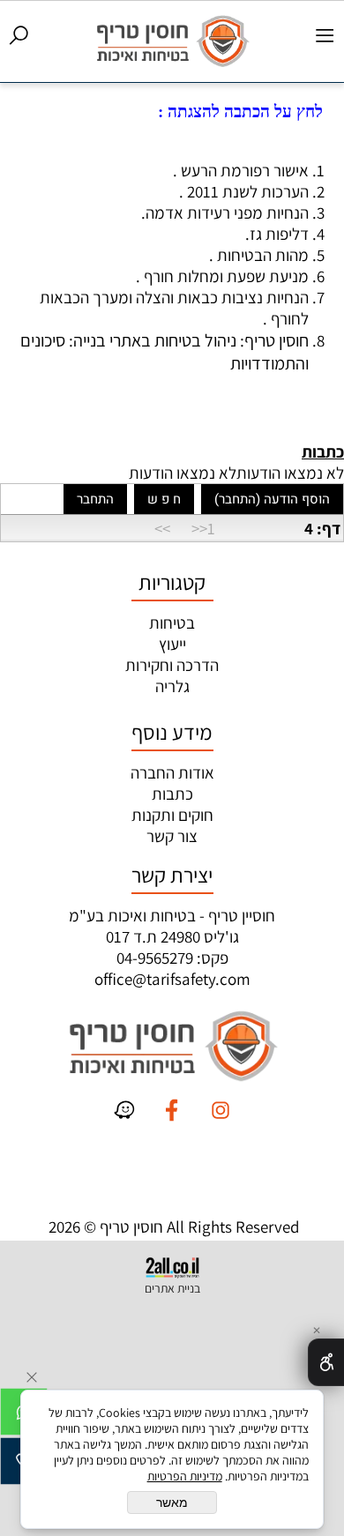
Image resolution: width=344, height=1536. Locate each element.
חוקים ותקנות (172, 814)
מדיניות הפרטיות (184, 1476)
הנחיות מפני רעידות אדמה (227, 212)
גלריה (172, 686)
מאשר (172, 1502)
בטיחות (172, 622)
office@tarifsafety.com (172, 978)
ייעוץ (172, 643)
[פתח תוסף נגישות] (326, 1362)
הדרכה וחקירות (172, 664)
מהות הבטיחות (263, 254)
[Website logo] (172, 39)
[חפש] (19, 33)
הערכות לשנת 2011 (248, 191)
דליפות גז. (277, 233)
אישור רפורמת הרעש (245, 170)
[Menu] (325, 33)
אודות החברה (172, 772)
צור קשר (172, 835)
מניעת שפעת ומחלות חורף (226, 276)
